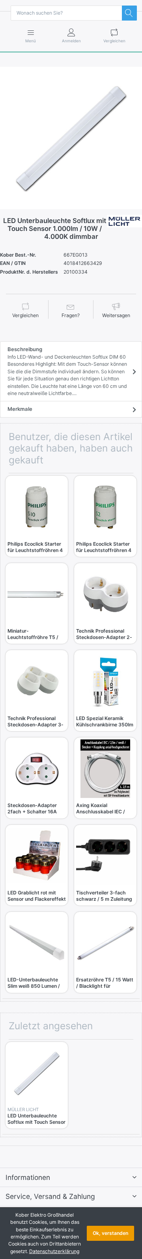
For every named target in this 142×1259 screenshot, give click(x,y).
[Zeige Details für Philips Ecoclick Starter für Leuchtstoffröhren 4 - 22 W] (105, 507)
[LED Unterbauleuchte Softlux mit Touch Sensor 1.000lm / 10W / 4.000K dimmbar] (71, 138)
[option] (71, 138)
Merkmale (19, 409)
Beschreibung (67, 371)
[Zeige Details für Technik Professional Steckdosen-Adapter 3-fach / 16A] (36, 681)
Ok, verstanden (110, 1233)
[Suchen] (129, 13)
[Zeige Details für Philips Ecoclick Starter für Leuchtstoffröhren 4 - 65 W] (36, 507)
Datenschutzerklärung (54, 1251)
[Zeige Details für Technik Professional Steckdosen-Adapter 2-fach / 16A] (105, 594)
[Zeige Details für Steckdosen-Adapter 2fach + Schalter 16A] (36, 768)
